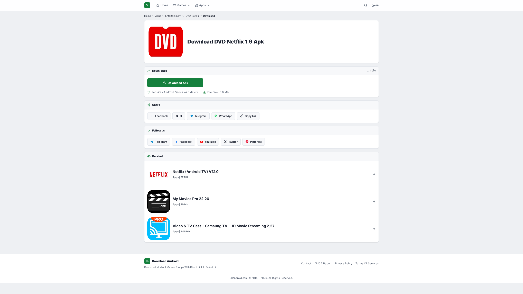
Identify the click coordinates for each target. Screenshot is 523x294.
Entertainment (173, 15)
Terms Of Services (367, 263)
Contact (306, 263)
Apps (202, 5)
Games (181, 5)
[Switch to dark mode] (375, 5)
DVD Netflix (192, 15)
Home (164, 5)
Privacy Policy (343, 263)
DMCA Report (323, 263)
